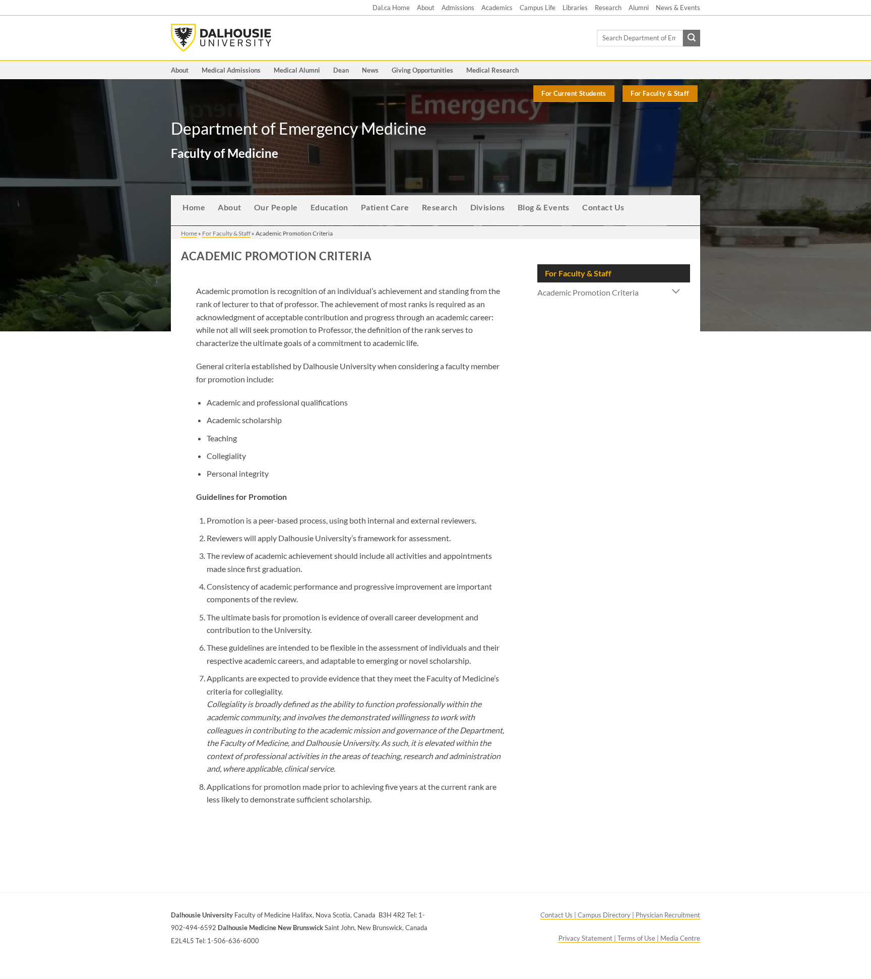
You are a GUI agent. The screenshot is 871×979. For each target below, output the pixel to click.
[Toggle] (676, 292)
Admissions (458, 8)
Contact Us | (559, 915)
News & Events (678, 8)
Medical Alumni (297, 70)
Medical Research (492, 70)
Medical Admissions (231, 70)
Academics (497, 8)
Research (608, 8)
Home (189, 233)
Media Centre (680, 938)
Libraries (575, 8)
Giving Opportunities (422, 70)
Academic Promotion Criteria (588, 292)
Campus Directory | (607, 915)
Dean (341, 70)
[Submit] (691, 38)
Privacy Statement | (587, 938)
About (425, 8)
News (370, 70)
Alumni (639, 8)
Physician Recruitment (668, 915)
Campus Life (537, 8)
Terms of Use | (638, 938)
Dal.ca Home (391, 8)
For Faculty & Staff (226, 233)
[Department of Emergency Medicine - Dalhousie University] (221, 38)
